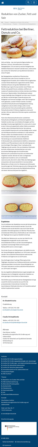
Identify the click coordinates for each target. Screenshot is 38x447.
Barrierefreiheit (9, 442)
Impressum (7, 445)
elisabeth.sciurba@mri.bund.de (13, 310)
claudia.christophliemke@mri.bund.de (15, 322)
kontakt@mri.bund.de (9, 413)
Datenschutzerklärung (23, 442)
